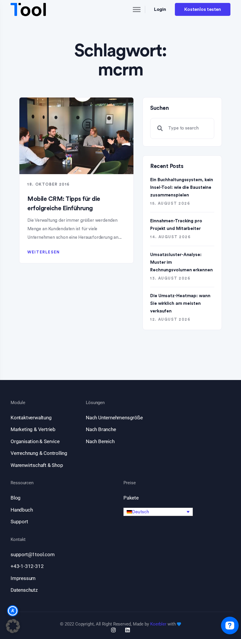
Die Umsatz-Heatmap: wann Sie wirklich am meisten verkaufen (180, 303)
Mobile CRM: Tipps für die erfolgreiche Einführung (63, 203)
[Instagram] (113, 630)
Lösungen (95, 403)
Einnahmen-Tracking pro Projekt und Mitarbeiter (176, 225)
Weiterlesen (43, 252)
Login (160, 9)
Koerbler (158, 624)
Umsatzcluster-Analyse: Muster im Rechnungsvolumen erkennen (181, 262)
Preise (129, 483)
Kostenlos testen (202, 9)
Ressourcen (22, 483)
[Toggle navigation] (131, 9)
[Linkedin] (127, 630)
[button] (158, 512)
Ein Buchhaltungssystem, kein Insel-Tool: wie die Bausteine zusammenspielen (181, 187)
